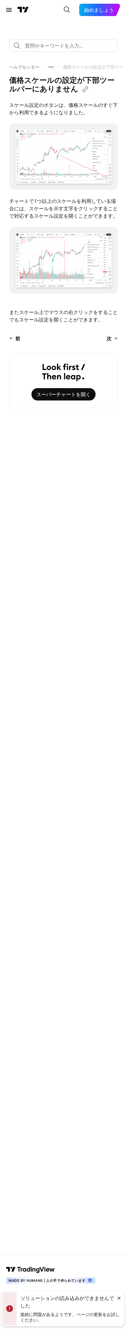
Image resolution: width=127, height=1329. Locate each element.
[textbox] (66, 45)
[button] (24, 67)
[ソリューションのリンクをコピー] (85, 89)
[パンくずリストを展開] (51, 67)
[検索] (67, 10)
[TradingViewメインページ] (30, 1269)
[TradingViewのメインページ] (23, 10)
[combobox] (63, 46)
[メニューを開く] (9, 10)
